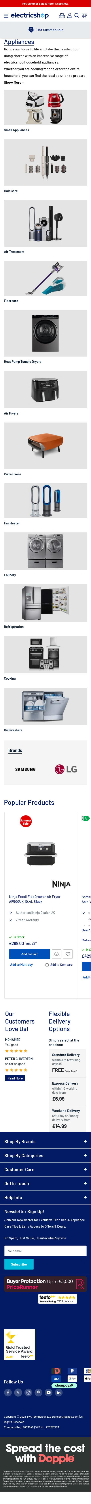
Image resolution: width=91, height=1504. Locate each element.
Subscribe (19, 1264)
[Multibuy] (62, 15)
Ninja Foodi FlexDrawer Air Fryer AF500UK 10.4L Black (35, 898)
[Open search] (76, 15)
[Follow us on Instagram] (28, 1393)
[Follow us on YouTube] (49, 1393)
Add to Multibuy (21, 964)
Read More (15, 1078)
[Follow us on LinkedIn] (59, 1393)
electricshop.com (67, 1416)
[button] (68, 954)
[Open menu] (6, 15)
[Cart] (84, 15)
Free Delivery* (51, 30)
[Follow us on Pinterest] (38, 1393)
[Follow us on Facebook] (8, 1393)
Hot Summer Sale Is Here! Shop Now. (45, 3)
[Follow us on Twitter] (18, 1393)
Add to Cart (29, 954)
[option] (45, 29)
